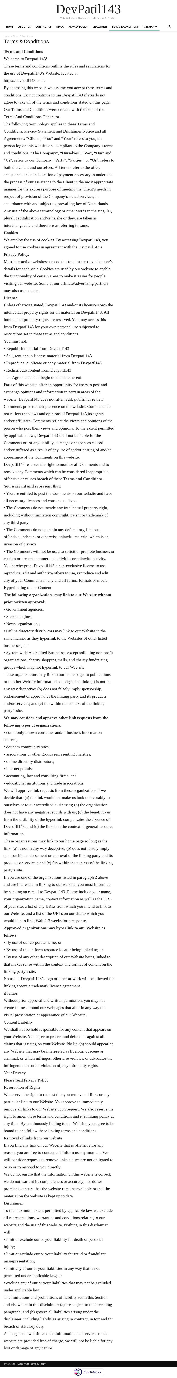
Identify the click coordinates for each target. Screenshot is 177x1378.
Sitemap (148, 26)
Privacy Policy (78, 26)
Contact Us (44, 26)
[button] (169, 26)
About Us (24, 26)
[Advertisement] (147, 168)
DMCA (60, 26)
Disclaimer (99, 26)
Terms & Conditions (125, 26)
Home (9, 26)
